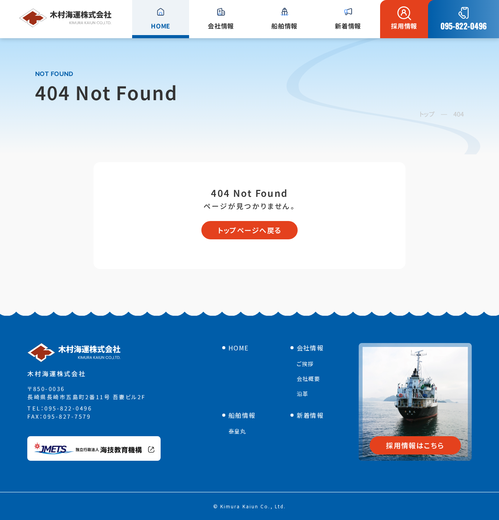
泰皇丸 (237, 431)
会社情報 (310, 347)
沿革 (302, 394)
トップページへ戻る (249, 230)
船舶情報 (241, 415)
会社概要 (308, 378)
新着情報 (310, 415)
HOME (238, 347)
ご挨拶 (305, 364)
